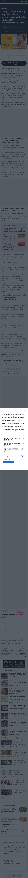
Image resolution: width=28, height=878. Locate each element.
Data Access (14, 467)
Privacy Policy (22, 467)
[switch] (22, 438)
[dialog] (14, 439)
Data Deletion (6, 467)
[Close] (25, 411)
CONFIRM (8, 461)
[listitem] (14, 435)
